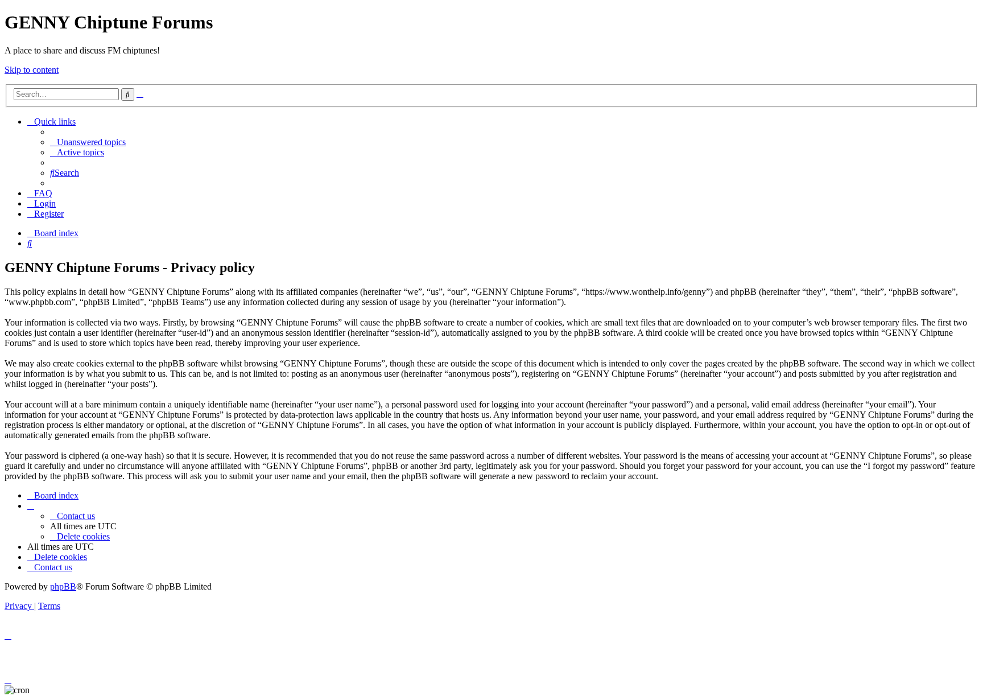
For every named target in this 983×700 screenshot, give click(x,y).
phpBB (63, 586)
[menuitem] (88, 142)
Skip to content (32, 70)
